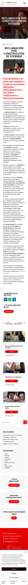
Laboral (6, 457)
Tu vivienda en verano (8, 441)
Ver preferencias (14, 577)
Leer (11, 351)
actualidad (7, 468)
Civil (6, 464)
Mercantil (7, 455)
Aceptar (14, 569)
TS (5, 201)
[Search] (25, 422)
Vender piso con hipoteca (13, 377)
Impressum (24, 581)
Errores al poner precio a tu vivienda (12, 435)
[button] (25, 552)
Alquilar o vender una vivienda (10, 444)
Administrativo (8, 466)
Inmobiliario (8, 459)
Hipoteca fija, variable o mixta (10, 439)
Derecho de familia (9, 462)
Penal (6, 454)
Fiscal (6, 461)
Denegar (14, 573)
